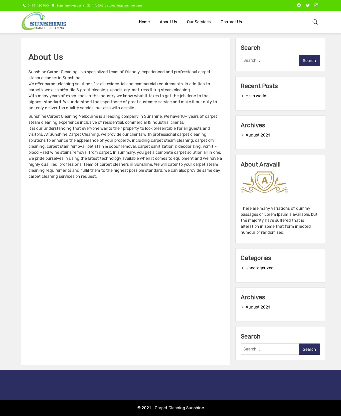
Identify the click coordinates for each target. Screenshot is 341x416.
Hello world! (256, 96)
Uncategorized (260, 268)
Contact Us (231, 22)
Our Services (199, 22)
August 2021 (258, 135)
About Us (168, 22)
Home (144, 22)
